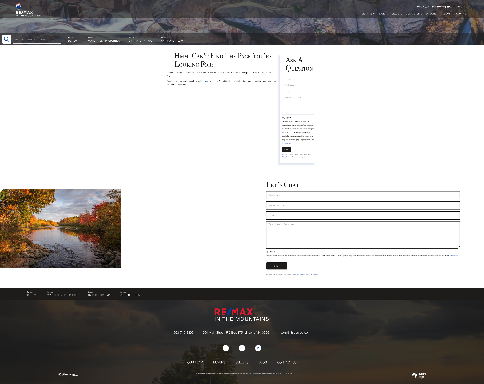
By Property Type (140, 40)
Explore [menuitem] (431, 13)
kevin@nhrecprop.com (441, 7)
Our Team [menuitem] (195, 362)
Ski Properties (171, 40)
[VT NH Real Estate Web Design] (419, 376)
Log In (456, 7)
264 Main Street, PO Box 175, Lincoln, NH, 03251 (237, 332)
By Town (73, 40)
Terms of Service (296, 157)
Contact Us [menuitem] (287, 362)
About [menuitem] (446, 13)
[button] (6, 39)
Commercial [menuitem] (414, 13)
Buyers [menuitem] (383, 13)
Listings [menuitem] (367, 13)
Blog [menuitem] (263, 362)
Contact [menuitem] (462, 13)
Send (286, 149)
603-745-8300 (423, 7)
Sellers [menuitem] (397, 13)
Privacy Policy (286, 143)
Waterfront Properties (104, 40)
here (206, 81)
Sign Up (464, 7)
